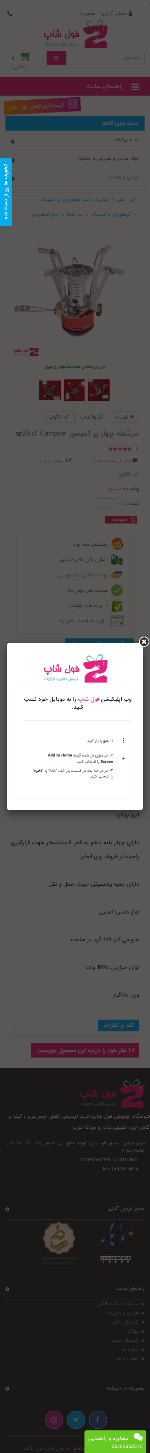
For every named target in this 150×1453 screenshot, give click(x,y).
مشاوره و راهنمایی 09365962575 (115, 1442)
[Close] (144, 642)
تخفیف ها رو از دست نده (6, 192)
